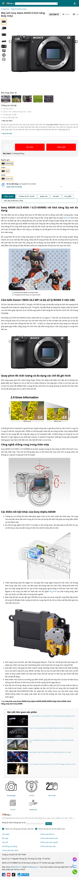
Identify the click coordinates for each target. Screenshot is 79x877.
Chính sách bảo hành (10, 850)
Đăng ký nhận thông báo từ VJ (26, 822)
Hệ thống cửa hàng (9, 846)
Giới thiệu (5, 834)
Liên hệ (5, 842)
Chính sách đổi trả (47, 834)
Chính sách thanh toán (49, 838)
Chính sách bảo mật (48, 846)
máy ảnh (67, 218)
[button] (35, 186)
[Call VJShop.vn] (74, 871)
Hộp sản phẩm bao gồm (13, 201)
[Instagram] (13, 874)
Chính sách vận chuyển (49, 842)
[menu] (3, 3)
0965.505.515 (16, 867)
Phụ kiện (67, 196)
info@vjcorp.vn (32, 867)
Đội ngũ (5, 838)
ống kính (53, 591)
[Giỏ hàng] (75, 3)
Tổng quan (8, 196)
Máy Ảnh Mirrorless (19, 9)
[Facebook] (3, 874)
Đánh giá (43, 196)
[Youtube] (8, 874)
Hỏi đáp (56, 196)
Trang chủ (5, 9)
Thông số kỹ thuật (27, 196)
